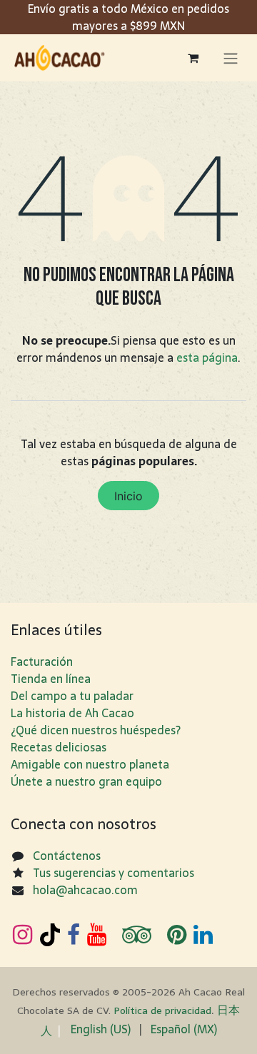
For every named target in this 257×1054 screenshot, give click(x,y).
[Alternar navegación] (230, 57)
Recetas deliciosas (58, 747)
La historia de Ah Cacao (72, 713)
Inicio (128, 496)
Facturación (42, 661)
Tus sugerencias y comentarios (113, 872)
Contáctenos (67, 855)
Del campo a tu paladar (72, 695)
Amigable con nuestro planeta (90, 764)
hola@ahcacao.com (85, 890)
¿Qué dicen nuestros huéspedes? (96, 730)
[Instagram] (22, 934)
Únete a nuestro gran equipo (86, 781)
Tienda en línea (51, 678)
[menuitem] (101, 1029)
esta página (207, 357)
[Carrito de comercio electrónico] (193, 58)
